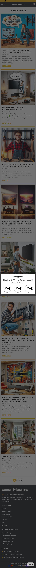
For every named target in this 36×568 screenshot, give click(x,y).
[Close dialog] (34, 274)
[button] (7, 289)
